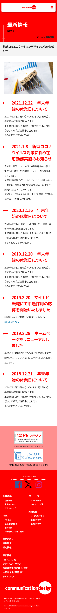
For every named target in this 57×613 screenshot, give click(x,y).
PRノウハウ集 (9, 559)
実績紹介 (32, 511)
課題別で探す (36, 524)
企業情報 (8, 500)
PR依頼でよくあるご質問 (14, 531)
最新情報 (7, 555)
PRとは (6, 515)
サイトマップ (8, 576)
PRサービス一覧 (37, 504)
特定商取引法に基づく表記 (15, 568)
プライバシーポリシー (13, 563)
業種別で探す (36, 520)
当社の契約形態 (11, 524)
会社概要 (7, 496)
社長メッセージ (10, 504)
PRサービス (34, 496)
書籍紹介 (8, 527)
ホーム (40, 37)
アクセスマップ (10, 508)
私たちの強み (36, 500)
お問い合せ (8, 538)
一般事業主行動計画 (13, 572)
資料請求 (7, 543)
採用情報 (7, 547)
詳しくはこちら (11, 322)
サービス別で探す (37, 516)
